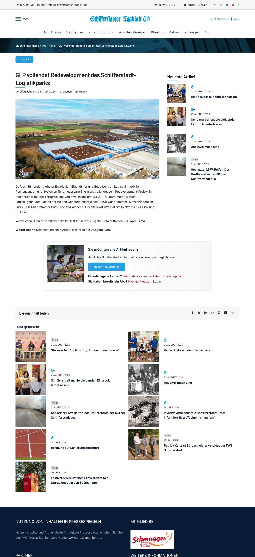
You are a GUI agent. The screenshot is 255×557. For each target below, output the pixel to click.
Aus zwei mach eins (205, 147)
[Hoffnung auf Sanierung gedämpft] (30, 431)
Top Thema (80, 91)
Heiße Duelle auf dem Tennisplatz (214, 97)
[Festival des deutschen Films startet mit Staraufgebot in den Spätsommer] (30, 464)
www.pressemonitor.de (85, 537)
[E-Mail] (232, 313)
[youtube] (233, 5)
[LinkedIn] (206, 313)
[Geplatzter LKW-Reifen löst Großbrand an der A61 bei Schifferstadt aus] (176, 159)
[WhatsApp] (212, 313)
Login (236, 19)
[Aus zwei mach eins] (176, 136)
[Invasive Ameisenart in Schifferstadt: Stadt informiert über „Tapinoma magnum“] (143, 399)
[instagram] (221, 5)
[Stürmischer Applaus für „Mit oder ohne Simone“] (30, 334)
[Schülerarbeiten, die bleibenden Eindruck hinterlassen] (176, 109)
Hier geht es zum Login (144, 281)
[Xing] (225, 313)
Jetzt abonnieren (220, 19)
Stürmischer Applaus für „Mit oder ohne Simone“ (85, 350)
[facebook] (215, 5)
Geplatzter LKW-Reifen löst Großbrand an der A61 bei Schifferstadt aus (210, 174)
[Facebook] (192, 313)
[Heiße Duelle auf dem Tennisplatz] (176, 86)
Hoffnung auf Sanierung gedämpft (75, 447)
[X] (199, 313)
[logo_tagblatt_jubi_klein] (120, 17)
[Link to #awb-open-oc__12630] (18, 19)
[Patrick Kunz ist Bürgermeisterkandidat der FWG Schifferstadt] (143, 431)
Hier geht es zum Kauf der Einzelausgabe (152, 276)
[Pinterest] (219, 313)
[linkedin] (227, 5)
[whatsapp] (239, 5)
